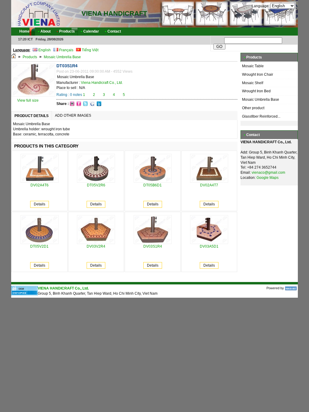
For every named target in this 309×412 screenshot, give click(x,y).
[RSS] (288, 31)
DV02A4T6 (39, 185)
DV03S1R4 (152, 246)
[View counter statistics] (24, 294)
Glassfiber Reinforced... (261, 116)
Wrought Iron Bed (256, 91)
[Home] (13, 57)
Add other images (73, 115)
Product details (31, 116)
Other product (253, 108)
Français (65, 50)
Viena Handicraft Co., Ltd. (102, 83)
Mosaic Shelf (252, 83)
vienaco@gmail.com (268, 172)
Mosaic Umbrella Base (62, 57)
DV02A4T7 (209, 185)
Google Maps (267, 178)
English (44, 50)
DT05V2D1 (39, 246)
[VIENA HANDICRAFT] (38, 13)
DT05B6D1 (152, 185)
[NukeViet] (291, 288)
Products (30, 57)
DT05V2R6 (96, 185)
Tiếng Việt (89, 50)
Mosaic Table (253, 66)
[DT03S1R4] (33, 95)
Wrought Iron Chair (257, 74)
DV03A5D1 (209, 246)
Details (39, 204)
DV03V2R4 (96, 246)
